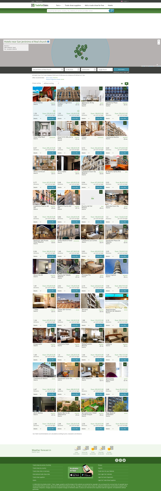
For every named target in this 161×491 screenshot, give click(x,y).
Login (32, 1)
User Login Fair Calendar (105, 474)
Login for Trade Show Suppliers (107, 480)
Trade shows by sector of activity (42, 465)
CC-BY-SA (159, 66)
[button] (83, 49)
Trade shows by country (39, 468)
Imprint (100, 468)
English (125, 1)
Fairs (58, 5)
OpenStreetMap (151, 66)
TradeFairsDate (39, 5)
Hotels (110, 5)
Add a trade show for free (94, 5)
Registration (39, 1)
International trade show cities (41, 474)
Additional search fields (120, 72)
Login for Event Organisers (105, 477)
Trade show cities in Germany (41, 471)
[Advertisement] (80, 26)
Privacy (100, 465)
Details (35, 118)
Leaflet (143, 66)
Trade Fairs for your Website (106, 471)
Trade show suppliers (73, 5)
